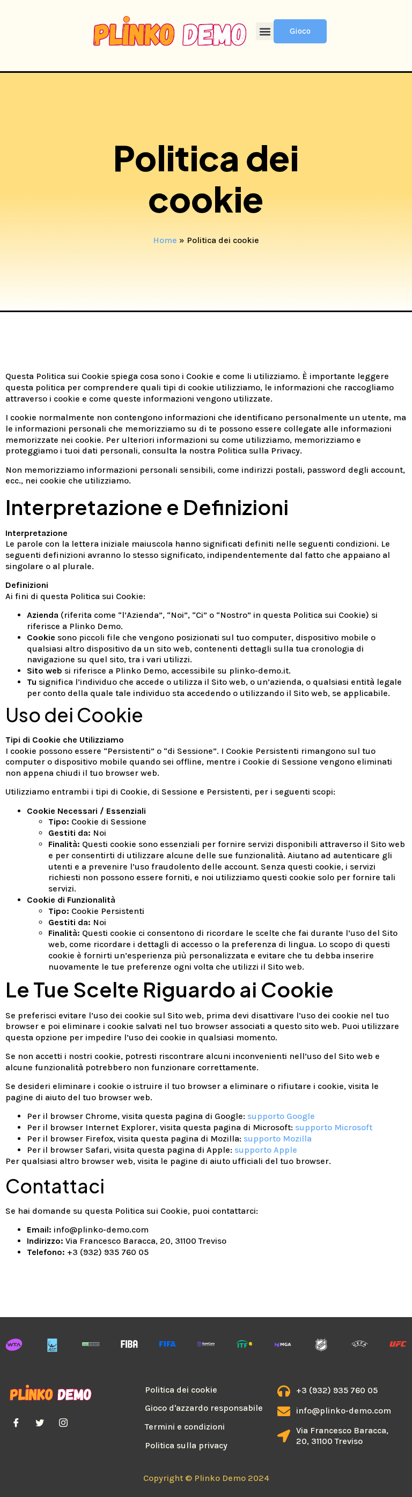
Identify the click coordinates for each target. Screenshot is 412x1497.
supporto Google (281, 1116)
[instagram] (63, 1423)
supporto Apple (265, 1150)
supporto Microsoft (333, 1127)
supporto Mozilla (278, 1138)
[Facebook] (16, 1423)
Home (165, 240)
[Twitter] (40, 1423)
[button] (265, 31)
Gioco (300, 31)
